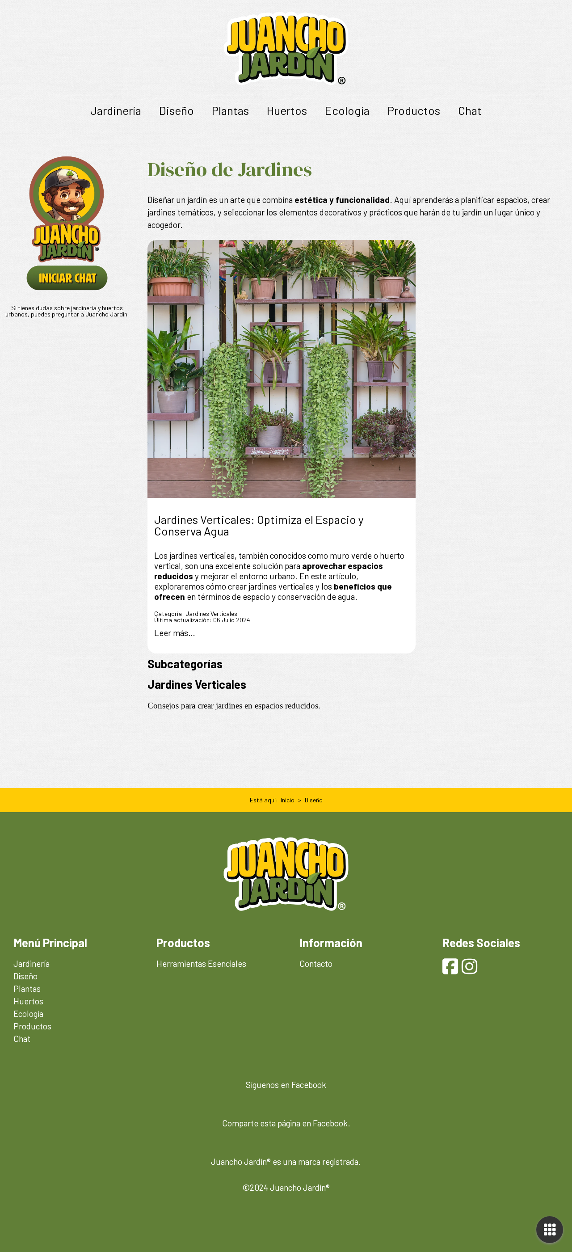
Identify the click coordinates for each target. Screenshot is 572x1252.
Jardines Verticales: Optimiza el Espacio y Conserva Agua (259, 525)
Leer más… (174, 633)
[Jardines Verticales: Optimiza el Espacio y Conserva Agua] (281, 369)
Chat (470, 110)
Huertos (287, 110)
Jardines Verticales (211, 613)
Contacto (315, 963)
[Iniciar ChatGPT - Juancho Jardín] (67, 289)
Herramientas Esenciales (201, 963)
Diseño (176, 110)
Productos (413, 110)
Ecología (347, 110)
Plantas (230, 110)
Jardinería (115, 110)
